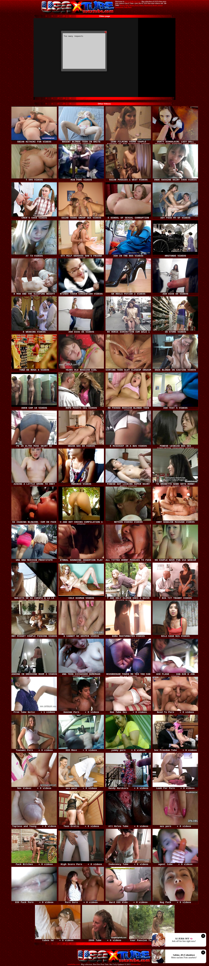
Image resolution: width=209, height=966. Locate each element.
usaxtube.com (74, 964)
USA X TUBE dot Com (132, 1)
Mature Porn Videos (136, 5)
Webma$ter (136, 964)
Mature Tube (124, 5)
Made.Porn (148, 5)
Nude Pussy (128, 7)
